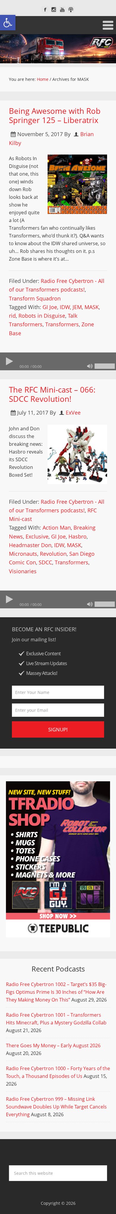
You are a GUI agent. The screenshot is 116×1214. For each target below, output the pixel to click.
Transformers (62, 324)
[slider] (105, 366)
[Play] (8, 361)
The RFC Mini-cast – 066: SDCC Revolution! (52, 394)
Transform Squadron (35, 298)
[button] (7, 22)
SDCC (45, 562)
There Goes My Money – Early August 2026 (53, 1045)
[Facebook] (45, 9)
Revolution (53, 553)
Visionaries (23, 571)
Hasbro (77, 536)
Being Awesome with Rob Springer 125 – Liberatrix (55, 115)
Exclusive (37, 536)
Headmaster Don (30, 545)
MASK (91, 307)
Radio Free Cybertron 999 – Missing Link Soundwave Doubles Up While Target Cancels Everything (56, 1107)
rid (12, 315)
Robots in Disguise (41, 315)
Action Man (57, 527)
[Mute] (90, 366)
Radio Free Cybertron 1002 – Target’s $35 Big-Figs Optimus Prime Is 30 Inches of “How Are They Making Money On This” (56, 992)
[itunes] (71, 9)
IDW (65, 307)
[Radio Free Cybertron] (58, 48)
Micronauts (23, 553)
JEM (77, 307)
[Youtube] (62, 9)
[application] (58, 361)
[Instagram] (53, 9)
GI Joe (50, 307)
